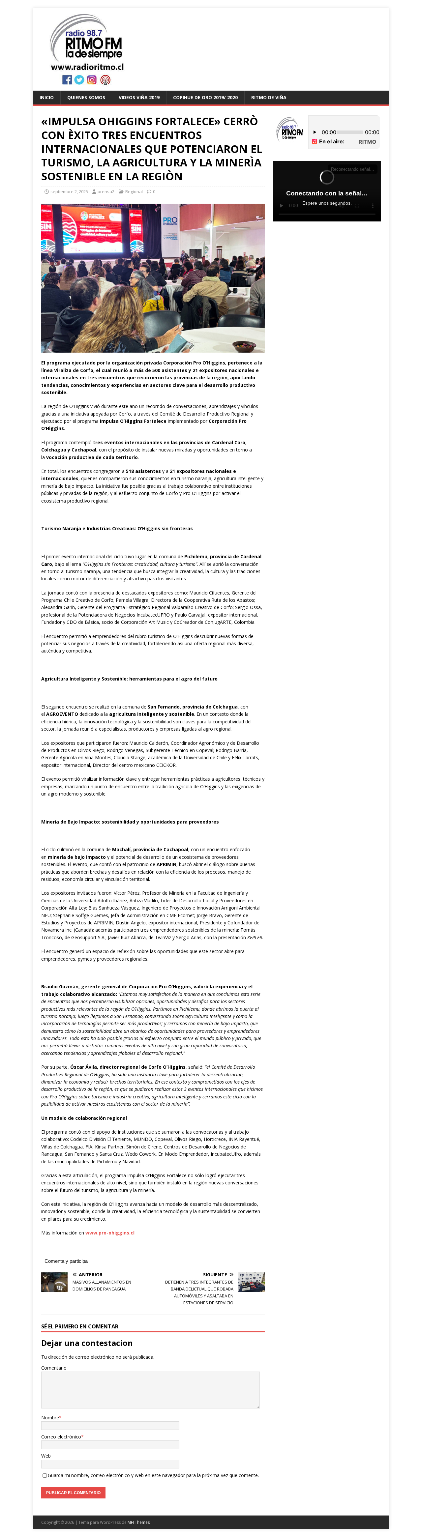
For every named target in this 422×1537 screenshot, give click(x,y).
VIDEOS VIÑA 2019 (139, 97)
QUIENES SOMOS (86, 97)
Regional (134, 191)
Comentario (54, 1368)
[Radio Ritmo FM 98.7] (211, 87)
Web (46, 1456)
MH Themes (139, 1522)
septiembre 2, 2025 (69, 191)
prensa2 (106, 191)
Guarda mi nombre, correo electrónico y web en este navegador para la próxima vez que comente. (153, 1475)
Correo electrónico (61, 1437)
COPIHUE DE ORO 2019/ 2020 (205, 97)
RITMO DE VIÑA (268, 97)
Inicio (47, 97)
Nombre (50, 1417)
